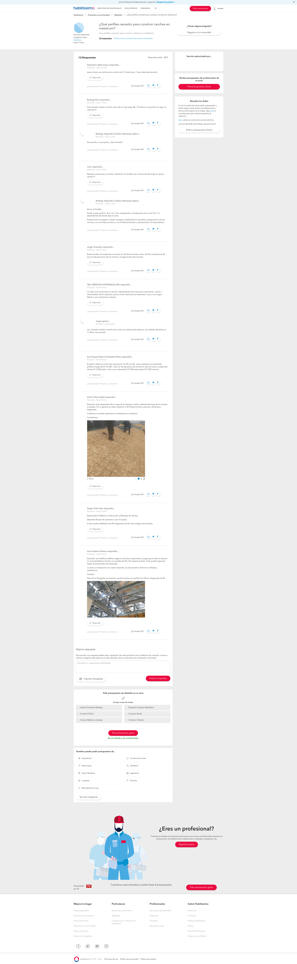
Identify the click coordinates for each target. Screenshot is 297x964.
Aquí (180, 120)
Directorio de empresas (84, 916)
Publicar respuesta (158, 678)
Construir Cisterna (136, 720)
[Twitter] (88, 947)
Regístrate (116, 916)
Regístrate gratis (186, 844)
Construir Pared (86, 714)
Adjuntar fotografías (93, 679)
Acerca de (192, 911)
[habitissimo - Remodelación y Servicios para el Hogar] (84, 8)
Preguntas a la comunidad (99, 15)
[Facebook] (78, 947)
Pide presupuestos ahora (199, 87)
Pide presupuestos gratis (201, 887)
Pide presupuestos (200, 9)
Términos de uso (111, 959)
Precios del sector (81, 921)
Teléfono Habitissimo (196, 921)
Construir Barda (135, 714)
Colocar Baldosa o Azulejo (91, 720)
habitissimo (78, 15)
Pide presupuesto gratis (123, 733)
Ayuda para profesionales (160, 911)
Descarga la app (157, 926)
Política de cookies (148, 959)
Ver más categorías (89, 797)
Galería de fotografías (83, 936)
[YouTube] (97, 947)
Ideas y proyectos (81, 931)
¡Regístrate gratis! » (166, 2)
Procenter (154, 921)
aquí (212, 111)
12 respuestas (105, 38)
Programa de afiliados (197, 936)
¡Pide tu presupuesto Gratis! (199, 130)
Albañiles (118, 15)
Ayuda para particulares (122, 911)
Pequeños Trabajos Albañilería (141, 708)
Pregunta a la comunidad (199, 32)
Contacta (191, 916)
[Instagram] (106, 947)
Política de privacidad (129, 959)
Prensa (190, 926)
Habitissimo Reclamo (196, 931)
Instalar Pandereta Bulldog (91, 708)
